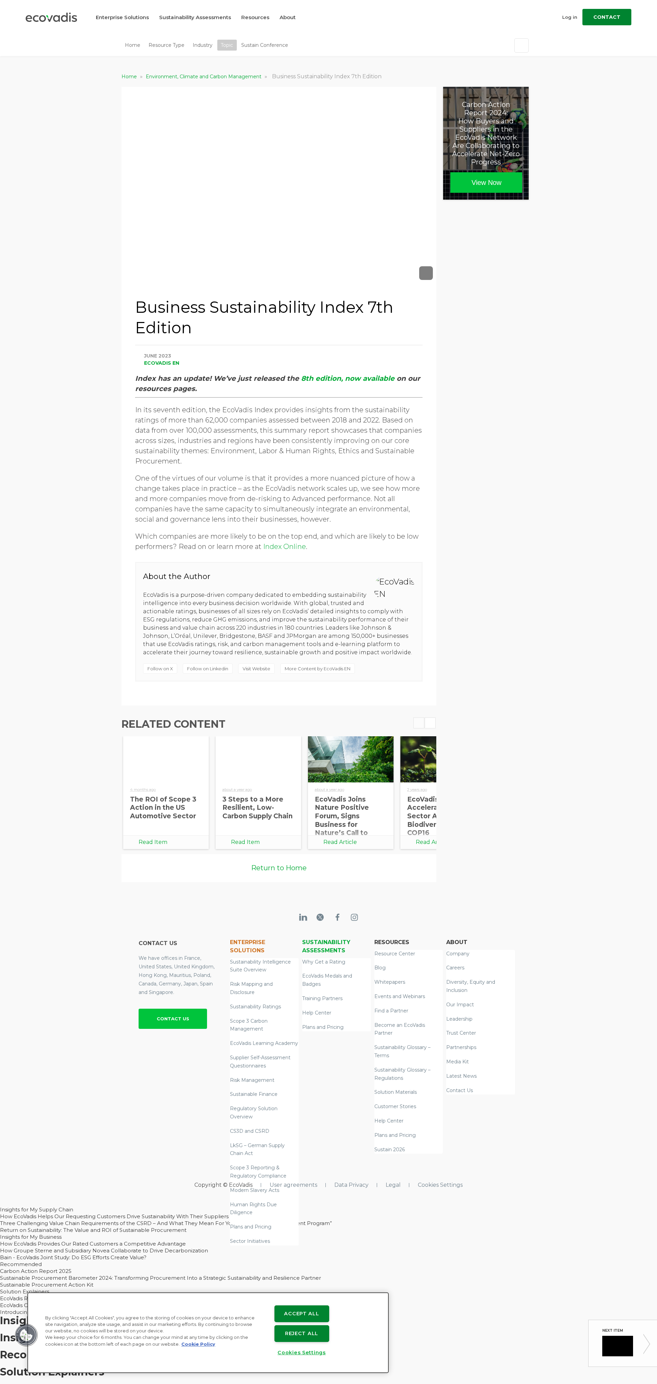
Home (132, 45)
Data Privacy (351, 1185)
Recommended (21, 1264)
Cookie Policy (198, 1344)
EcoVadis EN (161, 363)
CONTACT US (173, 1018)
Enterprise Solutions (122, 17)
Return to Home (279, 868)
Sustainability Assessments (195, 17)
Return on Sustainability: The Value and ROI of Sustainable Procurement (93, 1230)
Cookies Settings (440, 1185)
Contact (606, 17)
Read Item (153, 842)
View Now (486, 182)
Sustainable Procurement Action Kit (46, 1284)
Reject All (301, 1333)
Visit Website (256, 668)
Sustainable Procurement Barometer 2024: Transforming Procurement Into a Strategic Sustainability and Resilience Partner (160, 1278)
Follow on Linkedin (207, 668)
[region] (208, 1332)
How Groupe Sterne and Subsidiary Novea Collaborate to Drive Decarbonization (104, 1250)
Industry (202, 45)
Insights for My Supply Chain (36, 1209)
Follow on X (160, 668)
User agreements (293, 1185)
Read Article (340, 842)
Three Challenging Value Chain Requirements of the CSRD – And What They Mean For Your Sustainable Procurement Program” (166, 1223)
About (288, 17)
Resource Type (166, 45)
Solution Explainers (24, 1291)
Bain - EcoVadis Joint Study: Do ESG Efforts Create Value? (73, 1257)
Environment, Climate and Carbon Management (204, 76)
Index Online (284, 546)
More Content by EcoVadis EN (317, 668)
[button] (26, 1335)
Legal (393, 1185)
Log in (569, 17)
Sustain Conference (264, 45)
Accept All (301, 1314)
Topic (227, 45)
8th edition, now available (348, 378)
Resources (255, 17)
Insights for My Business (31, 1237)
